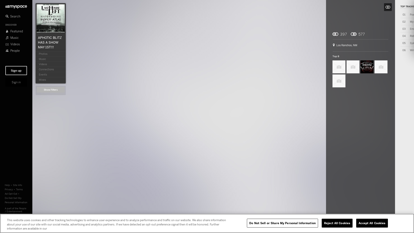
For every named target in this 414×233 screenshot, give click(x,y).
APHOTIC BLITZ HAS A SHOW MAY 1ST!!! (50, 42)
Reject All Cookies (337, 223)
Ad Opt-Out (11, 193)
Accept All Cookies (372, 223)
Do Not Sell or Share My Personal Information (282, 223)
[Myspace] (16, 6)
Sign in (16, 82)
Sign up (16, 70)
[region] (207, 223)
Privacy (9, 189)
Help (7, 185)
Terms (19, 189)
